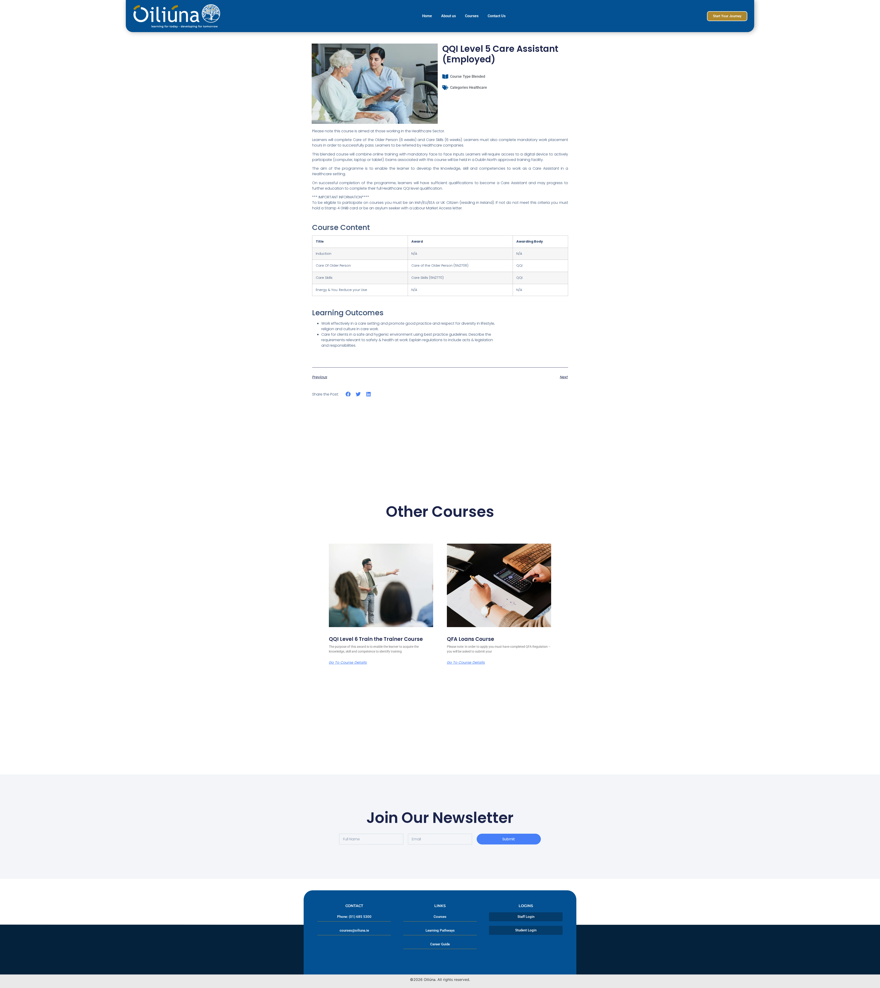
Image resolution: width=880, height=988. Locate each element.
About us (448, 16)
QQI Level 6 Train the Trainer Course (376, 639)
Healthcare (478, 87)
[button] (348, 394)
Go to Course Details (348, 662)
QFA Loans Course (470, 639)
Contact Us (497, 16)
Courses (471, 16)
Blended (478, 76)
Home (427, 16)
